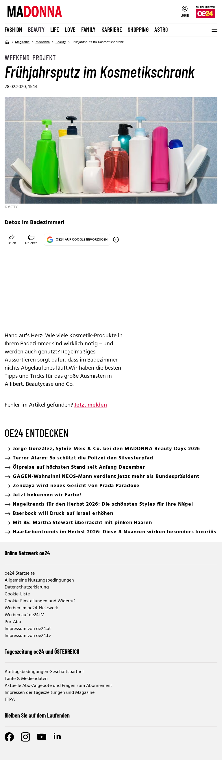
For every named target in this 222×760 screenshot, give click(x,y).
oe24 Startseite (20, 573)
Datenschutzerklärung (27, 587)
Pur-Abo (13, 622)
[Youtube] (41, 737)
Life (54, 29)
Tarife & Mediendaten (26, 679)
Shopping (138, 29)
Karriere (111, 29)
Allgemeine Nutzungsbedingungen (39, 580)
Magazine (22, 42)
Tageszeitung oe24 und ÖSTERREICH (42, 651)
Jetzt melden (90, 405)
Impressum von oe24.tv (28, 636)
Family (88, 29)
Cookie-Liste (17, 594)
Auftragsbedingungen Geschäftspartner (44, 672)
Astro (161, 29)
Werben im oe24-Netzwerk (31, 608)
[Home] (7, 42)
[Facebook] (9, 737)
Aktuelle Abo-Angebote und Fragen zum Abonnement (58, 686)
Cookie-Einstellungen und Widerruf (40, 601)
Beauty (36, 29)
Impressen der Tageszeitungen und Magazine (50, 692)
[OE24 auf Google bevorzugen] (115, 239)
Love (70, 29)
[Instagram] (25, 737)
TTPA (10, 699)
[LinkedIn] (57, 737)
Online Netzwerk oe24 (27, 552)
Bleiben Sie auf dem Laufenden (37, 715)
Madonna (43, 42)
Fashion (13, 29)
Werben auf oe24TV (24, 615)
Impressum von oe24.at (28, 629)
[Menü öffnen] (214, 30)
